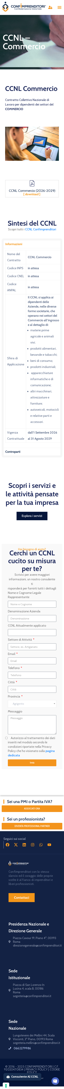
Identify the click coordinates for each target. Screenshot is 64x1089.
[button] (59, 7)
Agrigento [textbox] (18, 703)
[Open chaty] (55, 1081)
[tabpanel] (32, 348)
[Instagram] (32, 844)
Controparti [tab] (12, 452)
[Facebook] (7, 844)
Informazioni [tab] (13, 244)
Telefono (14, 668)
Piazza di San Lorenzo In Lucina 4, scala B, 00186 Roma (29, 988)
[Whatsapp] (41, 844)
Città (11, 682)
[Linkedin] (24, 844)
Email (12, 654)
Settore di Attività (20, 640)
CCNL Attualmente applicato (27, 625)
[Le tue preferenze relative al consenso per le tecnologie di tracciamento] (6, 1086)
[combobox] (32, 704)
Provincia (14, 696)
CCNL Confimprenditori (40, 229)
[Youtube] (49, 844)
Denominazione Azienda (24, 611)
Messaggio (15, 711)
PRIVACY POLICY (37, 1069)
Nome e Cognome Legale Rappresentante (24, 595)
